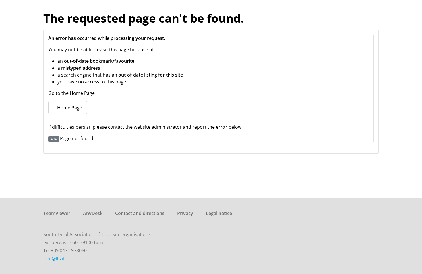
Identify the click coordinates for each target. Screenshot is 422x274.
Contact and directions (139, 213)
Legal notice (219, 213)
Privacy (185, 213)
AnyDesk (92, 213)
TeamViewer (56, 213)
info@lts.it (54, 258)
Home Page (69, 108)
